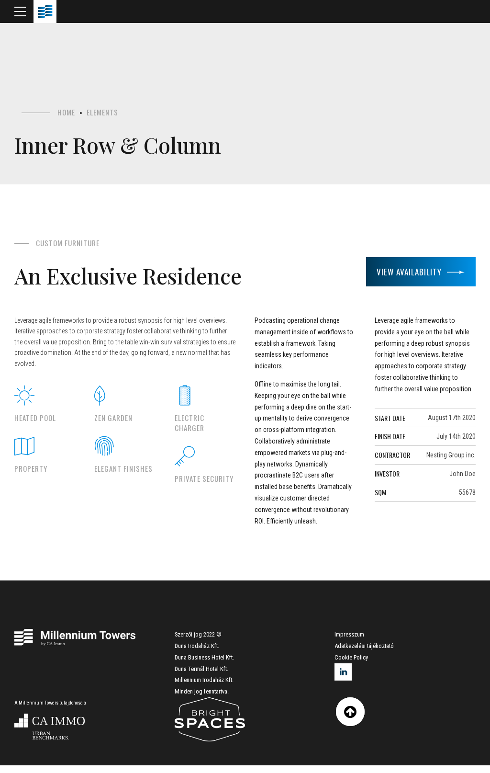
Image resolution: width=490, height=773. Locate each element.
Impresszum (349, 634)
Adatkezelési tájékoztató (364, 645)
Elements (102, 112)
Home (66, 112)
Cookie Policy (351, 657)
